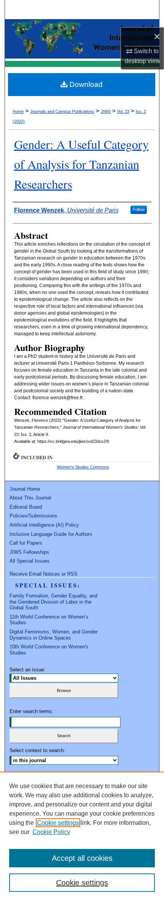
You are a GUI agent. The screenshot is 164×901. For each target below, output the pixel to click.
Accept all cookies (82, 858)
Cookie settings (58, 822)
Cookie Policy (51, 832)
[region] (82, 836)
